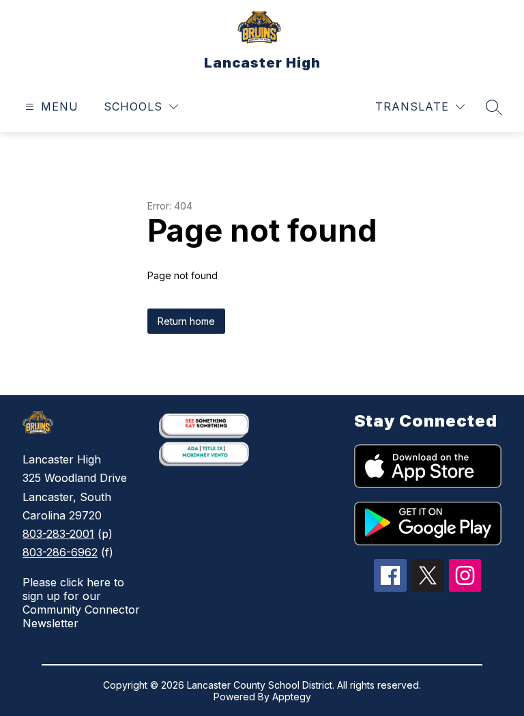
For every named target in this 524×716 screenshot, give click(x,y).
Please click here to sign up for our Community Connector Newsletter (81, 602)
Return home (186, 321)
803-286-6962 (60, 552)
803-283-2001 (58, 534)
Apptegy (291, 696)
